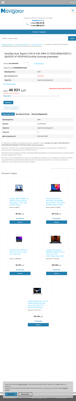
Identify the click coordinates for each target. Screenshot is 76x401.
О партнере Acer (39, 63)
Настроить (25, 394)
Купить (20, 222)
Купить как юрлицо (11, 108)
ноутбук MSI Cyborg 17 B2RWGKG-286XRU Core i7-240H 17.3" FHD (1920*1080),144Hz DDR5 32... (55, 253)
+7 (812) (37, 23)
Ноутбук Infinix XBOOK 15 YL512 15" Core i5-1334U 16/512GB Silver (19, 252)
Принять (11, 394)
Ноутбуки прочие (36, 44)
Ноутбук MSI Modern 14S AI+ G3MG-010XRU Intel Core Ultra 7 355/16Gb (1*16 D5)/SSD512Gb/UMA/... (38, 304)
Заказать (8, 102)
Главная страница (6, 44)
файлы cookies (22, 384)
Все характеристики (9, 84)
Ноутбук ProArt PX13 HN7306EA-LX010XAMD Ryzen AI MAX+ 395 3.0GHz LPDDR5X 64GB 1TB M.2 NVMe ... (55, 202)
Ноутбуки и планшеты (22, 44)
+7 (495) (37, 26)
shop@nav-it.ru (38, 20)
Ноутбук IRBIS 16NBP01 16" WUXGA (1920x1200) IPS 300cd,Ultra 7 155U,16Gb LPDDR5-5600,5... (19, 202)
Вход (73, 2)
